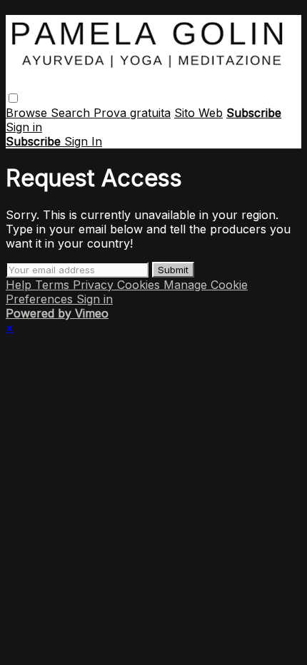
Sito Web (198, 113)
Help (20, 285)
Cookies (140, 285)
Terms (54, 285)
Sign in (24, 127)
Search (72, 113)
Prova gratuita (132, 113)
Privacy (95, 285)
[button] (13, 98)
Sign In (83, 141)
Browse (28, 113)
